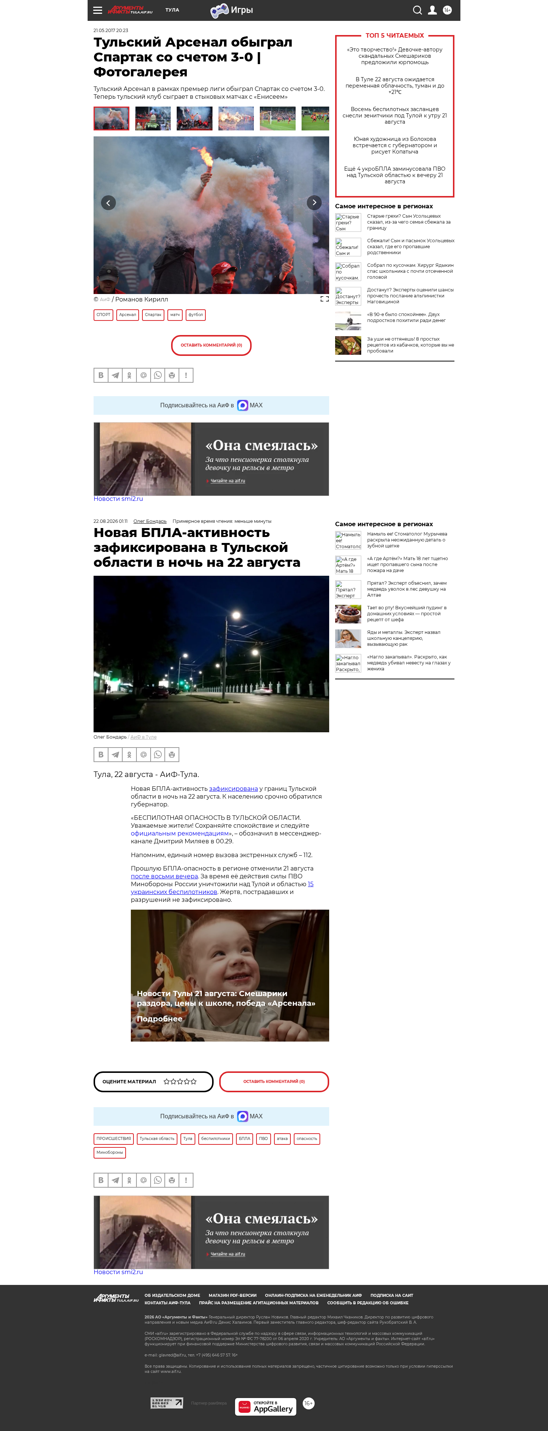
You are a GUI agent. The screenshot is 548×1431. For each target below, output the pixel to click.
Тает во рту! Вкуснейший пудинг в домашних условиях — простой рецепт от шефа (407, 613)
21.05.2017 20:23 (111, 30)
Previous (108, 202)
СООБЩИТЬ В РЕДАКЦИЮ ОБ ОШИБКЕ (368, 1303)
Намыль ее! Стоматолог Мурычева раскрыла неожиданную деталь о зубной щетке (407, 540)
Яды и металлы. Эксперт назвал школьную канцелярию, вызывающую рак (404, 638)
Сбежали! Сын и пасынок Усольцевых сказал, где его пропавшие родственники (410, 246)
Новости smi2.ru (118, 498)
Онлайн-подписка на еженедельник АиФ (313, 1295)
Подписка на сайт (392, 1295)
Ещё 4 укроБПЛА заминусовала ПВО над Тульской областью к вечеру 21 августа (394, 175)
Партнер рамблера (209, 1403)
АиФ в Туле (143, 737)
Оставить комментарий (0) (211, 345)
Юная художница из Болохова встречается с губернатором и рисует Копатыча (395, 145)
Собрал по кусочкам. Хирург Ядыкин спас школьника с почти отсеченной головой (410, 271)
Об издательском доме (172, 1295)
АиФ (105, 299)
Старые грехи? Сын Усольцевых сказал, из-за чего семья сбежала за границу (409, 222)
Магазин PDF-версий (232, 1295)
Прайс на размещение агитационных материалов (259, 1303)
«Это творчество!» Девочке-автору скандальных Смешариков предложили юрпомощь (395, 56)
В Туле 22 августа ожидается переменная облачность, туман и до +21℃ (395, 85)
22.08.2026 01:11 (110, 521)
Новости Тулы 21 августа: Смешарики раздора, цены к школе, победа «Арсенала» (226, 998)
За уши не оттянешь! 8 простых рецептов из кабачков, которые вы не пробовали (410, 345)
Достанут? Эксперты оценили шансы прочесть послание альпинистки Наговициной (410, 295)
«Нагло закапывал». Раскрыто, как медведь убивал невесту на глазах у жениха (409, 663)
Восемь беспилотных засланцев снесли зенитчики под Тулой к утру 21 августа (395, 115)
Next (314, 202)
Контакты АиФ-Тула (167, 1303)
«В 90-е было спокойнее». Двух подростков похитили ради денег (406, 317)
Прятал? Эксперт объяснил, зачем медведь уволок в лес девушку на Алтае (407, 589)
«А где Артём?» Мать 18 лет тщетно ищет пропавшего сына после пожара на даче (407, 564)
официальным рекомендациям (180, 833)
